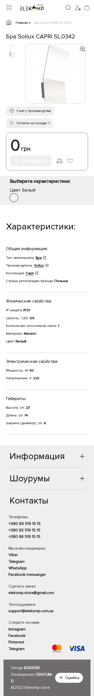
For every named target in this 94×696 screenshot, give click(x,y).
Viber (13, 554)
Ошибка (72, 677)
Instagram (17, 629)
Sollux (39, 265)
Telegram (17, 561)
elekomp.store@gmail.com (31, 592)
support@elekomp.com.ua (31, 610)
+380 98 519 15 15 (24, 536)
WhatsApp (18, 568)
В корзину (34, 161)
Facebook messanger (27, 574)
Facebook (17, 635)
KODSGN (32, 667)
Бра (39, 258)
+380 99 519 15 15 (25, 523)
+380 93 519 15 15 (24, 530)
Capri (30, 273)
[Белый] (14, 198)
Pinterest (16, 642)
